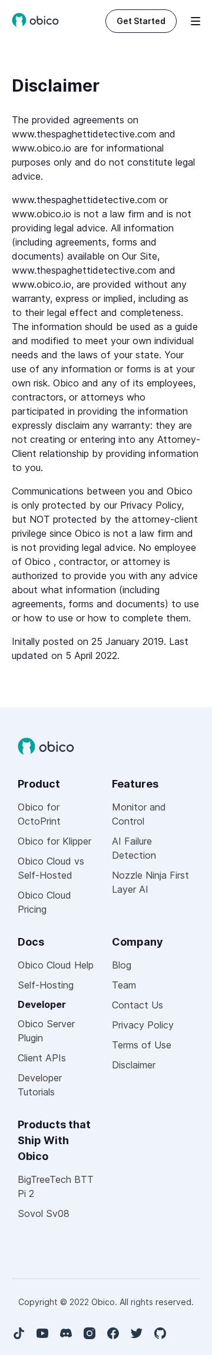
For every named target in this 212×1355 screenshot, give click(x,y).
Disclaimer (133, 1065)
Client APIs (42, 1058)
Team (124, 985)
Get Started (141, 21)
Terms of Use (141, 1045)
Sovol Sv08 (43, 1213)
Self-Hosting (46, 985)
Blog (121, 965)
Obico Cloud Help (56, 965)
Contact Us (137, 1005)
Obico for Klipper (54, 841)
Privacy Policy (143, 1025)
